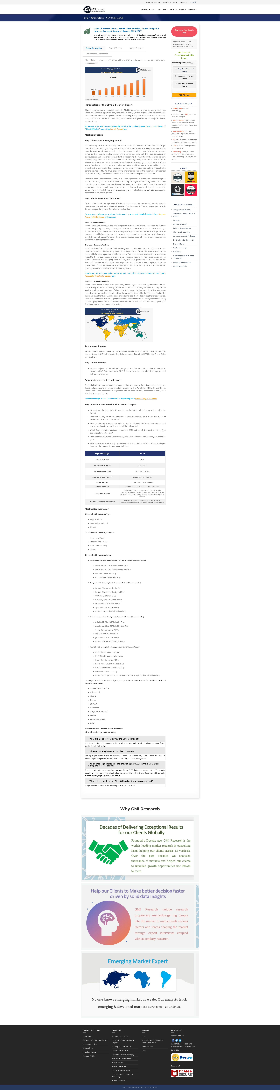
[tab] (125, 739)
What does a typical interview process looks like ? (152, 1041)
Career (175, 2)
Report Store (162, 9)
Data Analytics (88, 1048)
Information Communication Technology (183, 257)
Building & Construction (182, 228)
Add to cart (184, 95)
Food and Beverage (180, 248)
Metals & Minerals (180, 266)
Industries (191, 9)
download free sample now (184, 31)
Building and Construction (121, 1047)
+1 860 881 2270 (187, 1044)
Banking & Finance (180, 224)
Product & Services (147, 9)
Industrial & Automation (182, 262)
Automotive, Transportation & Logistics (184, 215)
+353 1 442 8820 (190, 1047)
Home (85, 18)
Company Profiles (89, 1056)
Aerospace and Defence (182, 210)
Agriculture (177, 220)
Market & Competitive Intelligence (95, 1040)
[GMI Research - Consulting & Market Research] (94, 9)
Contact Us (183, 2)
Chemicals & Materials (181, 232)
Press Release (166, 2)
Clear (191, 63)
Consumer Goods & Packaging (184, 236)
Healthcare (177, 252)
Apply (144, 1051)
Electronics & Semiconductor (183, 240)
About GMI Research (153, 2)
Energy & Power (179, 244)
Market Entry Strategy (177, 9)
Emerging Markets (89, 1052)
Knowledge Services (90, 1044)
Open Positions (147, 1047)
